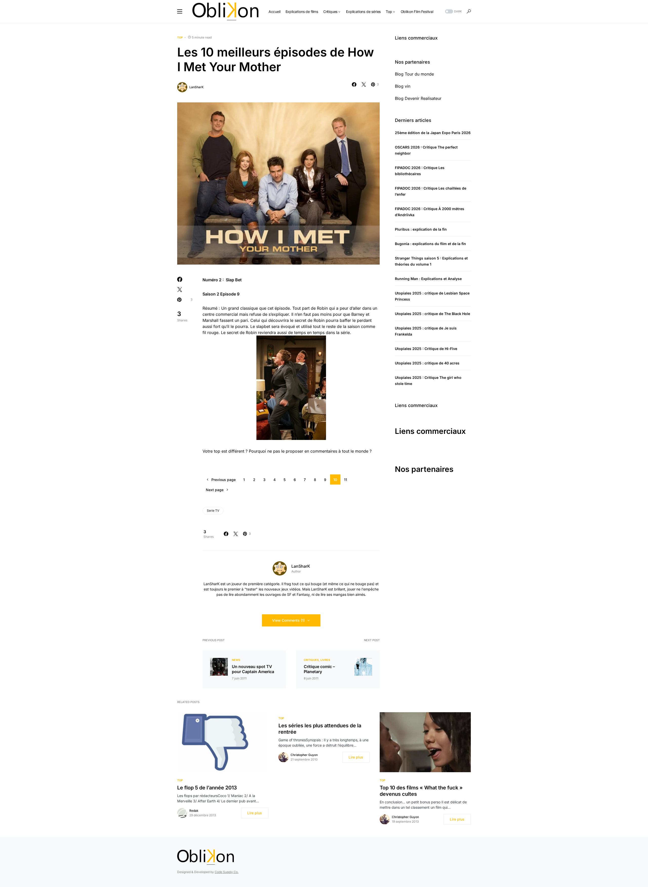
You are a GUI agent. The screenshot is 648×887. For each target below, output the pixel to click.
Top (180, 37)
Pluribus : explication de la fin (421, 229)
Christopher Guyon (304, 755)
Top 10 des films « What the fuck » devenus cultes (421, 791)
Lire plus (254, 813)
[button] (179, 11)
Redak (193, 810)
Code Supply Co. (226, 872)
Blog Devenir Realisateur (418, 98)
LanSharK (196, 87)
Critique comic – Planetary (319, 669)
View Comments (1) (288, 620)
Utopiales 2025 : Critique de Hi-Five (426, 348)
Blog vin (402, 86)
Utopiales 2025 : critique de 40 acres (427, 363)
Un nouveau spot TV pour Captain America (253, 669)
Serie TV (213, 510)
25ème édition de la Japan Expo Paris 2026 (433, 133)
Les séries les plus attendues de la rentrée (319, 729)
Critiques (311, 660)
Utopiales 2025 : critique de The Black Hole (432, 313)
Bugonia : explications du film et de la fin (430, 244)
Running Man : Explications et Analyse (428, 278)
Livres (325, 660)
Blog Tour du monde (414, 74)
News (236, 660)
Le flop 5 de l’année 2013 (207, 788)
